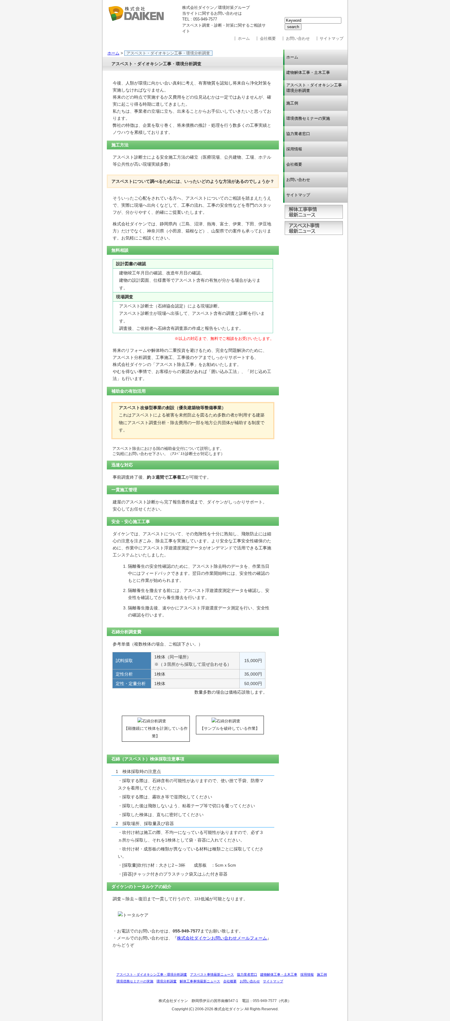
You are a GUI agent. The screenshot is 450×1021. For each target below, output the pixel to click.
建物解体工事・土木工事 (308, 72)
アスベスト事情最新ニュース (314, 228)
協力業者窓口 (298, 133)
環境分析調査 (166, 981)
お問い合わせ (298, 38)
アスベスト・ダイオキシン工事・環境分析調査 (151, 974)
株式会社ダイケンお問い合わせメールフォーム (222, 938)
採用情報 (294, 149)
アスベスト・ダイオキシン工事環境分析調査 (314, 88)
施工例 (292, 103)
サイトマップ (331, 38)
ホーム (244, 38)
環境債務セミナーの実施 (308, 118)
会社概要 (268, 38)
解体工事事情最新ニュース (314, 212)
